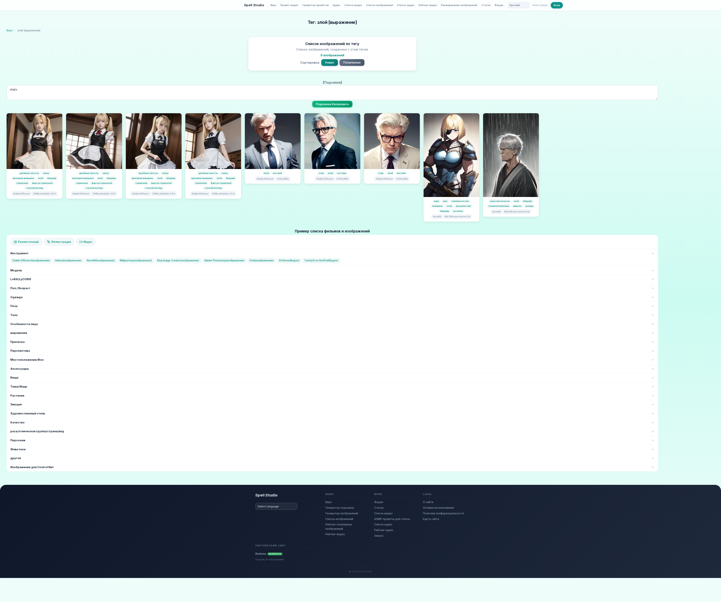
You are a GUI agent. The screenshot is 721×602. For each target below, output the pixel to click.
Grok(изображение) (261, 260)
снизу (46, 173)
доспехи (458, 211)
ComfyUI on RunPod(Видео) (321, 260)
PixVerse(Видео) (289, 260)
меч (445, 201)
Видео (88, 241)
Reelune (268, 553)
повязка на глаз (460, 201)
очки (321, 173)
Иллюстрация (61, 241)
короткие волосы (500, 201)
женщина (437, 206)
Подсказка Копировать (332, 104)
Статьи (486, 5)
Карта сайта (431, 519)
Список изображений (379, 5)
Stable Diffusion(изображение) (31, 260)
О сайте (428, 502)
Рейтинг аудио (383, 530)
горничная (22, 183)
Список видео (353, 5)
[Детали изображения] (34, 141)
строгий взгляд (34, 188)
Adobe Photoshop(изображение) (224, 260)
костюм (277, 173)
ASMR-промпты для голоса (392, 519)
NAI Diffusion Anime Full (457, 216)
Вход (557, 5)
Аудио (336, 5)
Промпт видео (289, 5)
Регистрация (540, 5)
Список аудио (405, 5)
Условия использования (438, 507)
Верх (273, 5)
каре (436, 201)
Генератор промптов (315, 5)
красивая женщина (23, 178)
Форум (499, 5)
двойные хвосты (29, 173)
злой (40, 178)
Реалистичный (28, 241)
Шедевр (51, 178)
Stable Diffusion (21, 193)
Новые (329, 62)
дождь (529, 206)
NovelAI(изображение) (101, 260)
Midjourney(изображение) (136, 260)
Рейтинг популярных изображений (338, 526)
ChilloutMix (283, 178)
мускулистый (463, 206)
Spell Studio (254, 5)
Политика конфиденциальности (443, 513)
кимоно (517, 206)
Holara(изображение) (68, 260)
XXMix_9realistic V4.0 (44, 193)
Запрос (379, 535)
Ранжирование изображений (459, 5)
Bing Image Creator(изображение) (178, 260)
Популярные (352, 62)
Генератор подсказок (339, 507)
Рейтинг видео (428, 5)
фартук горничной (42, 183)
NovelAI (437, 216)
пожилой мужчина (499, 206)
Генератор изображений (341, 513)
